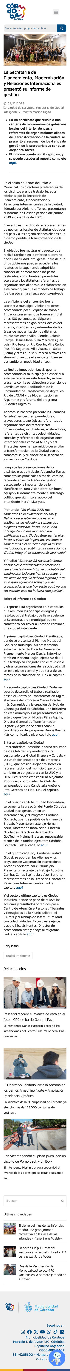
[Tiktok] (55, 1332)
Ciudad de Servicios (21, 107)
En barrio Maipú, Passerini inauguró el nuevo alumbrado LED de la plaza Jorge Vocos (42, 1252)
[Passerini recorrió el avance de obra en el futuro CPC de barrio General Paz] (35, 993)
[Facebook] (29, 1332)
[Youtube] (42, 1332)
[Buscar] (35, 1200)
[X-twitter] (36, 1332)
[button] (56, 12)
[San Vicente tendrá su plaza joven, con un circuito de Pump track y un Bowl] (35, 1134)
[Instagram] (23, 1332)
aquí (12, 163)
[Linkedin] (62, 1332)
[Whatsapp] (49, 1332)
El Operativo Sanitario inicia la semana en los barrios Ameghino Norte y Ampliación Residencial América (34, 1090)
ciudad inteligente (18, 955)
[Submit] (62, 1201)
